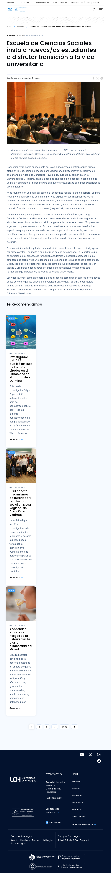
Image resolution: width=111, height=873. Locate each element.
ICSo (11, 452)
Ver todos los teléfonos (52, 810)
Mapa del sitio (55, 822)
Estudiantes (41, 3)
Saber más (14, 439)
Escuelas (26, 3)
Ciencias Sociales (15, 36)
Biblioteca (76, 3)
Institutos (11, 3)
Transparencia (93, 3)
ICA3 (11, 318)
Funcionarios (59, 3)
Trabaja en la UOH (83, 824)
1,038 (64, 727)
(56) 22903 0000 (54, 798)
